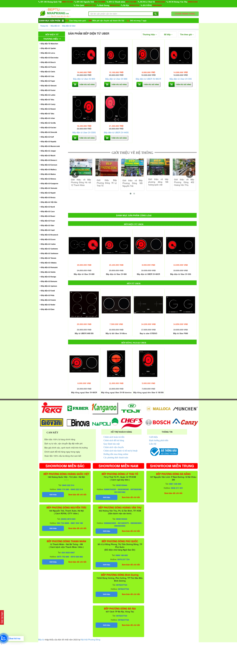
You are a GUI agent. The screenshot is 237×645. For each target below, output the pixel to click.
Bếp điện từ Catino (48, 244)
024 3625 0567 (68, 552)
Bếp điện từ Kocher (48, 128)
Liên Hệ (152, 444)
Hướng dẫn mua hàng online (115, 454)
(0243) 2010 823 (68, 519)
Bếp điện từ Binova (48, 179)
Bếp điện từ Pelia (47, 295)
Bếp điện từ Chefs (48, 72)
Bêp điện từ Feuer (48, 221)
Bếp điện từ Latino (48, 95)
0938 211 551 (177, 488)
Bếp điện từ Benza (48, 198)
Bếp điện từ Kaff (47, 137)
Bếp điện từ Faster (48, 90)
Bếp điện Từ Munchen (49, 44)
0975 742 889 (131, 2)
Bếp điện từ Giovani (48, 86)
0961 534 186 (77, 523)
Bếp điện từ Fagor (48, 81)
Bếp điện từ (55, 26)
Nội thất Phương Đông (90, 639)
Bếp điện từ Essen (48, 239)
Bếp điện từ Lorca (48, 53)
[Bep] (148, 304)
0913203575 (123, 523)
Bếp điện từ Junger (48, 151)
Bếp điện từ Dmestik (49, 132)
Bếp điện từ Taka (47, 114)
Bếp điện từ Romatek (49, 267)
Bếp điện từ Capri (48, 230)
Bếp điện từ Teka (47, 100)
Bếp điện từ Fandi (48, 291)
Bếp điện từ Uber (69, 26)
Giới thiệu (153, 437)
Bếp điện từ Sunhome (49, 249)
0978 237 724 (90, 5)
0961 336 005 (175, 483)
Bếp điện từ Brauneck (49, 235)
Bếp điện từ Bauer (48, 216)
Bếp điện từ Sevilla (48, 123)
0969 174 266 (67, 2)
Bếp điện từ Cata (47, 76)
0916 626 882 (77, 556)
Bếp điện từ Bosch (48, 62)
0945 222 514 (68, 485)
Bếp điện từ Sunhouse (49, 253)
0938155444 (160, 2)
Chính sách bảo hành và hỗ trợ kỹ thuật (120, 451)
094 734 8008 (99, 2)
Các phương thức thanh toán (115, 457)
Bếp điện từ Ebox (47, 309)
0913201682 (119, 492)
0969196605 (157, 5)
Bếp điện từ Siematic (49, 188)
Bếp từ (41, 639)
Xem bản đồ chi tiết (77, 494)
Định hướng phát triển (158, 440)
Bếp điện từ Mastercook (50, 146)
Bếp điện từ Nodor (48, 305)
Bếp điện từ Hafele (48, 272)
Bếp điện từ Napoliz (48, 142)
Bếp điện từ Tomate (48, 258)
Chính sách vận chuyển (113, 447)
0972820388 (136, 489)
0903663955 (136, 523)
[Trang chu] (55, 12)
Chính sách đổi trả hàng (113, 440)
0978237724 (114, 5)
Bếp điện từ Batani (48, 109)
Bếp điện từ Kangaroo (49, 184)
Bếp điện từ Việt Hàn (49, 202)
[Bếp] (84, 55)
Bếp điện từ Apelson (49, 286)
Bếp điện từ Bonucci (49, 160)
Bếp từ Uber (134, 283)
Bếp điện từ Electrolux (49, 58)
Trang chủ (44, 26)
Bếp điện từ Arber (48, 118)
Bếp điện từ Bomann (49, 281)
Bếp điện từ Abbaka (49, 263)
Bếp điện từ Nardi (48, 207)
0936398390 (123, 489)
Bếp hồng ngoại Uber (133, 343)
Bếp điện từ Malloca (49, 170)
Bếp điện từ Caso (48, 211)
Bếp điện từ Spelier (48, 48)
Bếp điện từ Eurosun (49, 165)
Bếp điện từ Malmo (48, 174)
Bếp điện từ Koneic (48, 300)
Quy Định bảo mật (111, 444)
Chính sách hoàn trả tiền (113, 437)
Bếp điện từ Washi (48, 156)
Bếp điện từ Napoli (48, 193)
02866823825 (110, 523)
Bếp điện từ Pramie (48, 67)
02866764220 (110, 489)
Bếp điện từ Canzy (48, 104)
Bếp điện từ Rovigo (48, 277)
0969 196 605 (122, 555)
